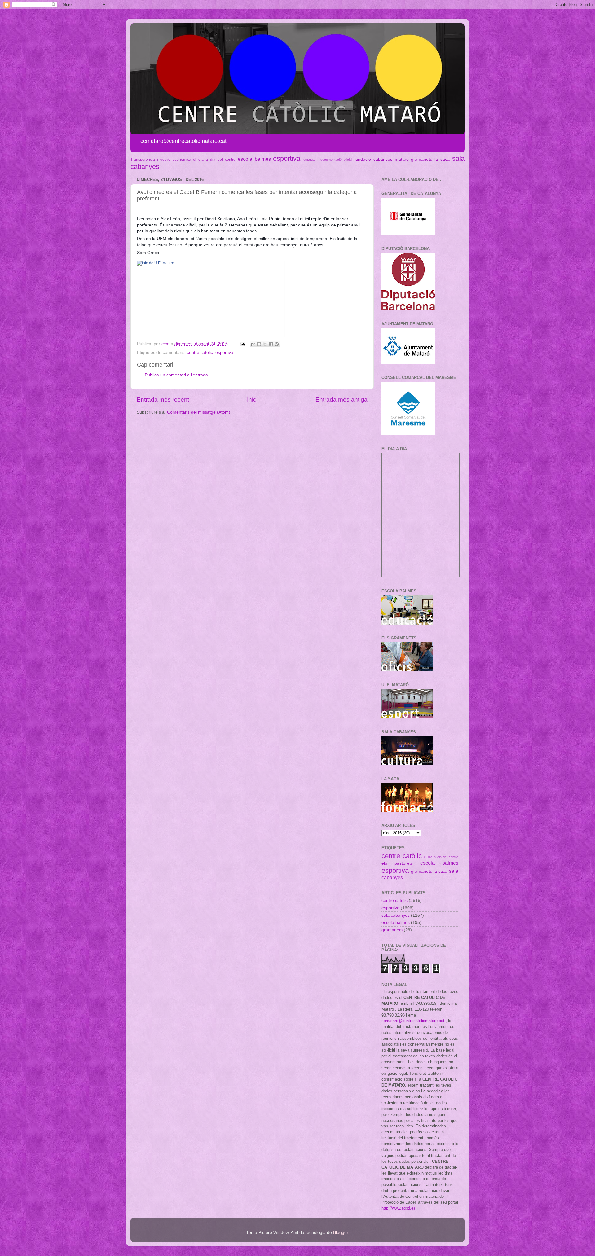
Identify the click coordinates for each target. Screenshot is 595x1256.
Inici (252, 399)
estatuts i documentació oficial (327, 159)
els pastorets (397, 863)
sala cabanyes (395, 915)
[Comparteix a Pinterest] (277, 344)
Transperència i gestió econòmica (160, 159)
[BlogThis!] (259, 344)
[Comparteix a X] (265, 344)
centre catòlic (200, 352)
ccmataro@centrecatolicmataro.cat (412, 1020)
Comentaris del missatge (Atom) (198, 412)
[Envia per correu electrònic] (253, 344)
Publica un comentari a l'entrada (176, 375)
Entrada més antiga (341, 399)
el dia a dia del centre (214, 159)
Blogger (340, 1232)
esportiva (286, 158)
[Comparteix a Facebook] (271, 344)
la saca (442, 159)
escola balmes (254, 159)
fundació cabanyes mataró (381, 159)
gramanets (421, 159)
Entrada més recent (163, 399)
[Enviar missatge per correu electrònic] (241, 343)
